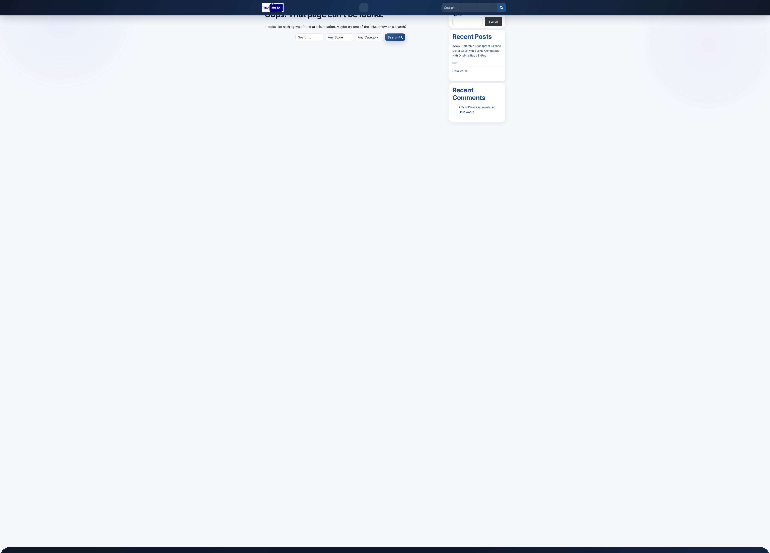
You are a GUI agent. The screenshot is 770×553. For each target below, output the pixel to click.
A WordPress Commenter (475, 107)
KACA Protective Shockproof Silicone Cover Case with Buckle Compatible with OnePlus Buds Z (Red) (476, 50)
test (454, 63)
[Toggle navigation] (363, 7)
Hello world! (460, 71)
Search (393, 37)
